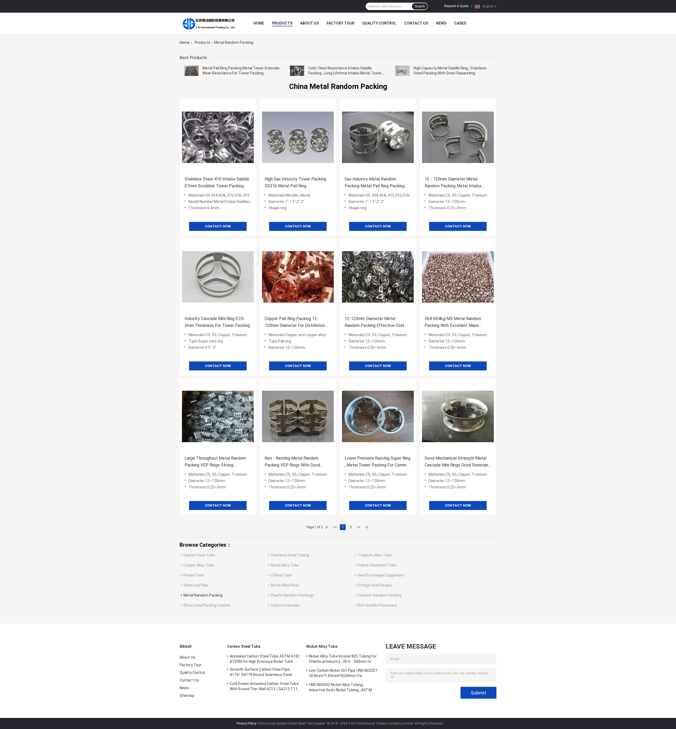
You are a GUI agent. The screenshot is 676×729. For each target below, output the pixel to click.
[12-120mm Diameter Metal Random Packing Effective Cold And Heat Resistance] (378, 277)
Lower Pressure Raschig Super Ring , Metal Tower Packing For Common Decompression (378, 462)
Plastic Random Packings (292, 595)
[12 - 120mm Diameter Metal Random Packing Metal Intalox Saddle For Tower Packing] (458, 137)
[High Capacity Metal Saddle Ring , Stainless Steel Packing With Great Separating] (402, 70)
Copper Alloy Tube (199, 565)
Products (282, 23)
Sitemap (187, 695)
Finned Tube (194, 575)
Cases (460, 23)
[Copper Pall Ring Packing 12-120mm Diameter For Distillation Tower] (298, 277)
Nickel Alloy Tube (285, 565)
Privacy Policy (246, 723)
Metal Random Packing (203, 595)
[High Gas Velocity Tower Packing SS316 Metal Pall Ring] (298, 137)
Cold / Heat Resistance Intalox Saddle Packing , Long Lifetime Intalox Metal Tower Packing (345, 73)
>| (366, 527)
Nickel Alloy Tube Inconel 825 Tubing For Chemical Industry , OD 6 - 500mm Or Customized (343, 659)
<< (335, 527)
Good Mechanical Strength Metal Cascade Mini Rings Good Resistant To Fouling (457, 462)
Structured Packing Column (207, 605)
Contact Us (416, 23)
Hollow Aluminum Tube (377, 565)
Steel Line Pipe (196, 585)
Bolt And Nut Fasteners (377, 605)
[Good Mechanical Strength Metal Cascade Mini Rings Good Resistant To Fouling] (458, 416)
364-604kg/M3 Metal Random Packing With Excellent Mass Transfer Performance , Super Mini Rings (456, 322)
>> (358, 527)
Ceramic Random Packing (379, 595)
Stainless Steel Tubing (290, 555)
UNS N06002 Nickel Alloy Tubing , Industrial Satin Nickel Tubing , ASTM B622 (340, 688)
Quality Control (379, 23)
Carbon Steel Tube (199, 555)
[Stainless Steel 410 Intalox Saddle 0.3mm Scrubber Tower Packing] (218, 137)
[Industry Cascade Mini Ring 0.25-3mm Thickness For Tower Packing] (218, 277)
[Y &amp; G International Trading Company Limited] (209, 23)
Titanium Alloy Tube (375, 555)
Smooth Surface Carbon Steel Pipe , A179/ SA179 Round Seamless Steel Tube (261, 672)
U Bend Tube (281, 575)
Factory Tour (340, 23)
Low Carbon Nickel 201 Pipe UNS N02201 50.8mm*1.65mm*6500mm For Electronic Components (343, 673)
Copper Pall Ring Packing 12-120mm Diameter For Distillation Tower (295, 322)
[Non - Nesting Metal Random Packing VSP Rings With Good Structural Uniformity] (298, 416)
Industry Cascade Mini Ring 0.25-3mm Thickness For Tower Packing (217, 322)
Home (258, 23)
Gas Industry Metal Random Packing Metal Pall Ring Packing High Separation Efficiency (375, 183)
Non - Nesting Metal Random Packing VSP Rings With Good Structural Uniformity (292, 462)
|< (327, 527)
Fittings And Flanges (375, 585)
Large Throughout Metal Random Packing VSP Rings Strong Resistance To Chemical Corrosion (216, 462)
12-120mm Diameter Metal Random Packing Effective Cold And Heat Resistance (374, 322)
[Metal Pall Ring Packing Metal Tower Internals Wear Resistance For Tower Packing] (191, 70)
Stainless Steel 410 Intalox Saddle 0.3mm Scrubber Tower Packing (217, 182)
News (441, 23)
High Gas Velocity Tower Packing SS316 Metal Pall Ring (295, 182)
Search (420, 6)
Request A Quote (456, 6)
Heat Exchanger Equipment (381, 575)
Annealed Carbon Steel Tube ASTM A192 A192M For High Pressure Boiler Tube (265, 659)
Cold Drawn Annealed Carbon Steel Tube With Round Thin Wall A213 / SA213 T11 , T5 (264, 687)
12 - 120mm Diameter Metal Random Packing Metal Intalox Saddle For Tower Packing (453, 183)
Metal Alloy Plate (285, 585)
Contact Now (218, 226)
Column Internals (285, 605)
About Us (309, 23)
